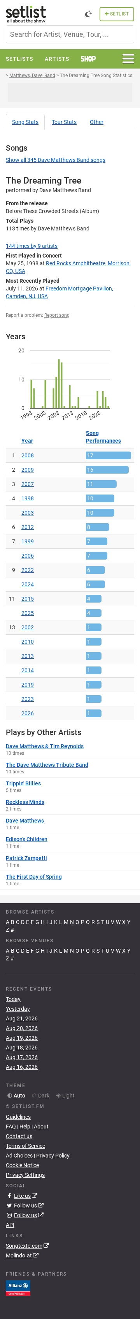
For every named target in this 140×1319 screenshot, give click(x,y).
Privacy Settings (25, 1175)
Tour (64, 122)
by (32, 246)
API (10, 1225)
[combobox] (70, 34)
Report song (57, 315)
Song (25, 122)
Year (27, 441)
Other (96, 122)
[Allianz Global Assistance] (18, 1288)
